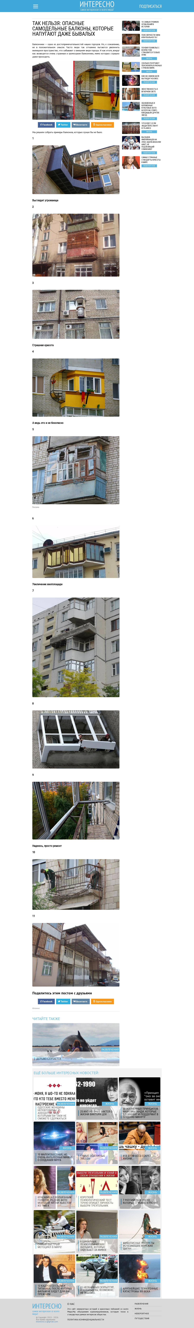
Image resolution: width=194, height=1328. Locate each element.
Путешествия (142, 1318)
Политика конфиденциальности (85, 1319)
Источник (36, 1008)
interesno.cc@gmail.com (47, 1321)
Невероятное (142, 1313)
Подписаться (150, 6)
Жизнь (138, 1309)
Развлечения (141, 1304)
